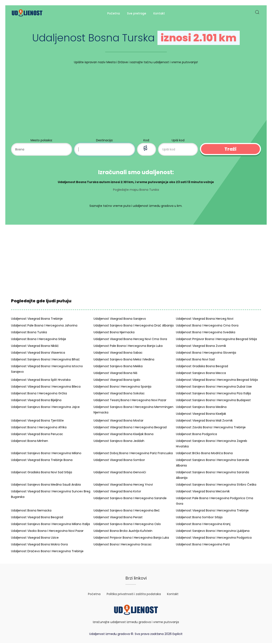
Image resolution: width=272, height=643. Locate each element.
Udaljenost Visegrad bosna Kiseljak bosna (123, 434)
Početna (113, 13)
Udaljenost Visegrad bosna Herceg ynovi (123, 484)
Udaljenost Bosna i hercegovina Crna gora (207, 325)
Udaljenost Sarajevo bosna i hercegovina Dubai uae (214, 386)
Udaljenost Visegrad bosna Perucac (37, 434)
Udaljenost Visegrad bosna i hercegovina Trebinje (212, 510)
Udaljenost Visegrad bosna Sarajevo (120, 319)
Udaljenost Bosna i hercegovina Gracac (123, 544)
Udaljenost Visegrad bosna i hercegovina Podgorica (214, 537)
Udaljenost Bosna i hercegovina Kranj (203, 524)
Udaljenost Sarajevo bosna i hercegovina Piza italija (213, 393)
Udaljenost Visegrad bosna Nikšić (35, 346)
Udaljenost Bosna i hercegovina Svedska (205, 332)
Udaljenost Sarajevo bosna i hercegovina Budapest (213, 400)
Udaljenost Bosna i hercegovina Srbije (38, 339)
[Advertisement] (136, 102)
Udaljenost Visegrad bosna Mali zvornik (204, 420)
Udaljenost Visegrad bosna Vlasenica (38, 352)
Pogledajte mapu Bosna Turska (136, 190)
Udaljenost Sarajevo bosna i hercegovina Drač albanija (134, 325)
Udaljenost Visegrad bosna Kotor (117, 491)
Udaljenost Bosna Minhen (29, 441)
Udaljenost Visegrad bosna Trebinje (37, 319)
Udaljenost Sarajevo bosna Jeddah (119, 441)
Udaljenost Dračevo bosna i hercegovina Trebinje (47, 551)
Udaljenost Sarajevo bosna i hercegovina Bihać (45, 359)
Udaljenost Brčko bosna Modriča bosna (204, 453)
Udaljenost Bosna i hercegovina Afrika (39, 427)
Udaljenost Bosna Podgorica (196, 434)
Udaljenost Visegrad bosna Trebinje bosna (41, 460)
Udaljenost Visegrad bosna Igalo (117, 380)
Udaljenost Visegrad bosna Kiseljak (201, 414)
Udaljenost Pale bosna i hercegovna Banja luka (128, 346)
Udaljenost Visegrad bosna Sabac (118, 352)
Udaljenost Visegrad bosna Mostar (118, 420)
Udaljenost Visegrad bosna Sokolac (119, 393)
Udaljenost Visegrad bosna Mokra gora (39, 544)
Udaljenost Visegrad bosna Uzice (35, 537)
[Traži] (257, 13)
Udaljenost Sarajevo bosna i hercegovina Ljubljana (212, 531)
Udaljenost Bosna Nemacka (31, 510)
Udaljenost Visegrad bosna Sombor (119, 460)
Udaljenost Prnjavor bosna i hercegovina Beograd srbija (216, 339)
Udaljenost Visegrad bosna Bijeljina (36, 400)
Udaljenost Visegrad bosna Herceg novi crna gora (130, 339)
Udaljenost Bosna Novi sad (195, 359)
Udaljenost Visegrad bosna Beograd (37, 517)
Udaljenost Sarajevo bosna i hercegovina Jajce (45, 407)
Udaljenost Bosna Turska (29, 332)
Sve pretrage (136, 13)
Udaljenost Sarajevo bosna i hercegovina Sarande (130, 498)
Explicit (178, 634)
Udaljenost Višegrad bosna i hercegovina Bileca (46, 386)
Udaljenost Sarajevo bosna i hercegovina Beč (127, 510)
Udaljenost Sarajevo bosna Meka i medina (124, 359)
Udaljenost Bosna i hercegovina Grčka (39, 393)
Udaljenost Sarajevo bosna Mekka (118, 366)
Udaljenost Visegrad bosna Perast (118, 517)
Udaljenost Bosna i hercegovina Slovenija (206, 352)
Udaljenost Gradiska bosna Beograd (202, 366)
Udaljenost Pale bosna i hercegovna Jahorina (44, 325)
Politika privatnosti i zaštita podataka (134, 594)
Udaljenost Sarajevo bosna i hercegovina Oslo (127, 524)
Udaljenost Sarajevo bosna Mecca (201, 373)
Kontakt (159, 13)
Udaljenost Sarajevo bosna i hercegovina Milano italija (50, 524)
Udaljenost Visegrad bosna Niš (115, 373)
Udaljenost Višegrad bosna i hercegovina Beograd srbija (217, 380)
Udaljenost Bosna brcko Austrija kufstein (123, 531)
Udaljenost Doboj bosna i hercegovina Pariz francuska (133, 453)
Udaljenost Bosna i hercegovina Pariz (203, 544)
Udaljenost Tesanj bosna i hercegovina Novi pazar (130, 400)
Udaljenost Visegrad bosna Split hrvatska (41, 380)
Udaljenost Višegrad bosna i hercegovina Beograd (130, 427)
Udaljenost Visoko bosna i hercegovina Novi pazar (47, 531)
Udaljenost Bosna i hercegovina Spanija (122, 386)
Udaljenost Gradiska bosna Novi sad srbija (41, 472)
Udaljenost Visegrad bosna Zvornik (201, 346)
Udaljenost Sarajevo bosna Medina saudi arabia (46, 484)
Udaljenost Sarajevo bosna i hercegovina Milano (46, 453)
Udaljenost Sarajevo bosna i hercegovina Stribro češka (216, 484)
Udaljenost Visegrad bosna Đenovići (120, 472)
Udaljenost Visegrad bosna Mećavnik (203, 491)
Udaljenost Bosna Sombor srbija (199, 517)
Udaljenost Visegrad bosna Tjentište (37, 420)
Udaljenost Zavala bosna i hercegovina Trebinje (211, 427)
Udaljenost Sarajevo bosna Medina (201, 407)
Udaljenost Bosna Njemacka (114, 332)
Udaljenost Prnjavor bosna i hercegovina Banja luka (131, 537)
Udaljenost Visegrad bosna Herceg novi (204, 319)
